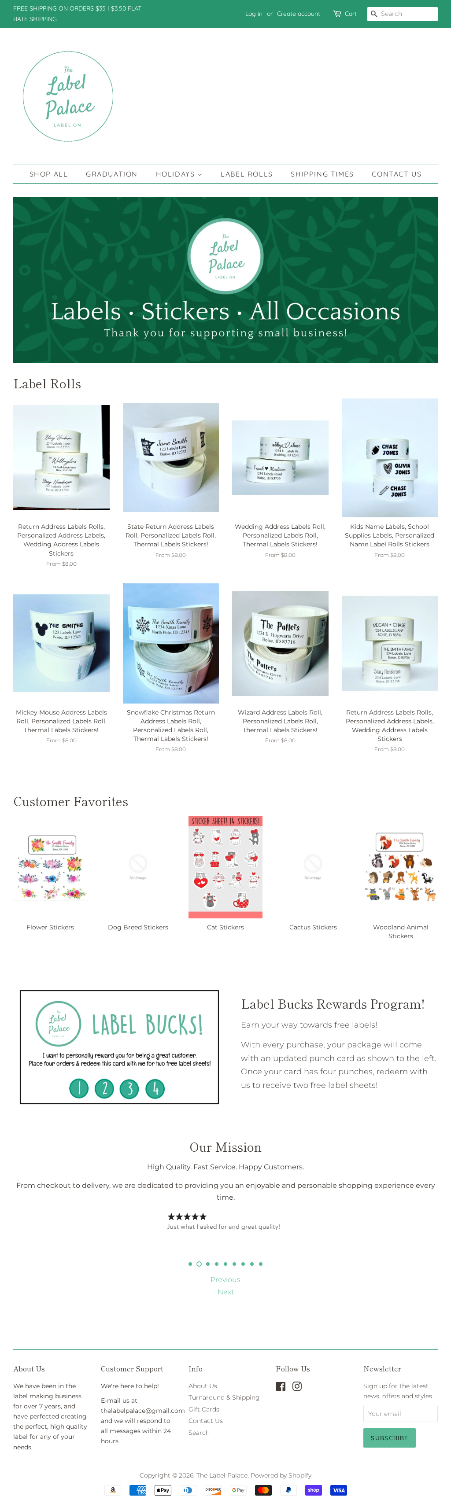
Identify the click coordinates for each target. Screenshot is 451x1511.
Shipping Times (322, 174)
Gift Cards (204, 1409)
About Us (203, 1385)
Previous (225, 1279)
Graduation (112, 174)
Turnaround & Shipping (224, 1397)
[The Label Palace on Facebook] (281, 1388)
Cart (351, 14)
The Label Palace (222, 1475)
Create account (298, 14)
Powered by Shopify (281, 1475)
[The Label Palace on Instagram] (297, 1388)
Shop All (49, 174)
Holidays (176, 174)
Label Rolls (247, 174)
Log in (253, 14)
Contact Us (396, 174)
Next (226, 1292)
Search (199, 1432)
